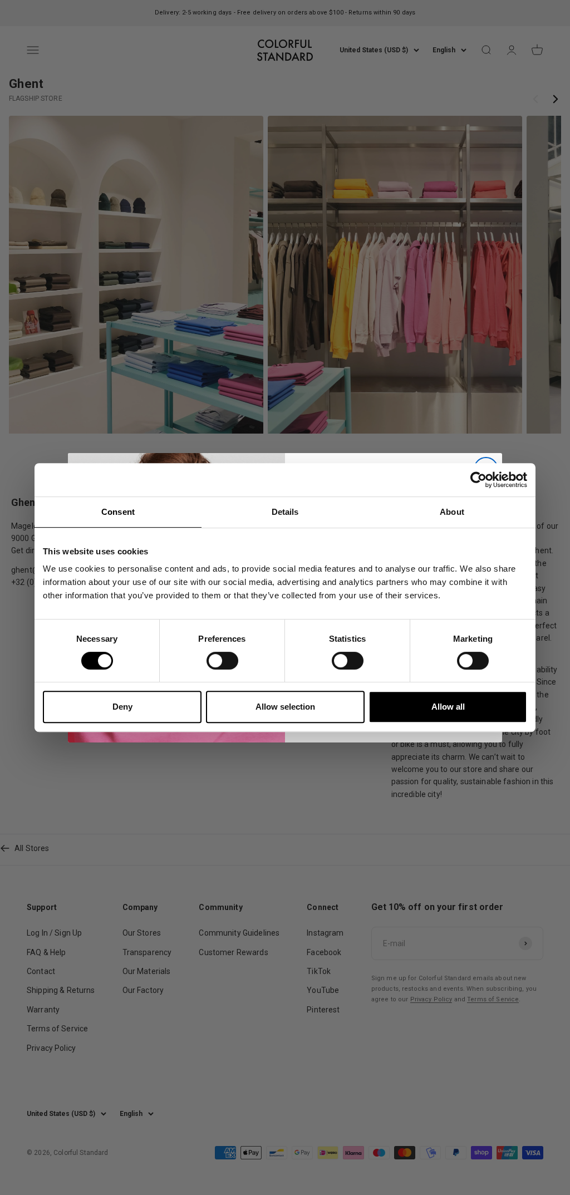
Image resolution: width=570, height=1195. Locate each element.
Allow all (448, 706)
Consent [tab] (118, 512)
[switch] (222, 661)
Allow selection (285, 706)
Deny (122, 706)
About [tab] (452, 512)
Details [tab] (285, 512)
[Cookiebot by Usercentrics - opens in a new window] (478, 479)
